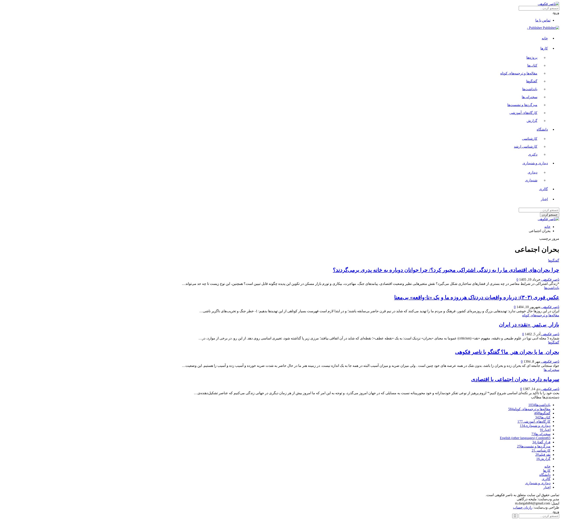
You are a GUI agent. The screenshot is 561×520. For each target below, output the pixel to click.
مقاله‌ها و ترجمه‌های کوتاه (518, 73)
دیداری (532, 172)
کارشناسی (529, 138)
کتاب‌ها (532, 65)
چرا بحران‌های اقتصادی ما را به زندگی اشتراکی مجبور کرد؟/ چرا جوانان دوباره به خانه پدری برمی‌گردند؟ (446, 270)
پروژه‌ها (531, 57)
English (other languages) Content (525, 438)
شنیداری (531, 180)
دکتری (532, 154)
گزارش (532, 120)
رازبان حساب (523, 507)
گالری (543, 189)
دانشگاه (542, 129)
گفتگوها (531, 81)
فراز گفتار (541, 442)
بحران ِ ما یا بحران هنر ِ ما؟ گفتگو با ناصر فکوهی (507, 352)
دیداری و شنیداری (535, 163)
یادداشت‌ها (529, 89)
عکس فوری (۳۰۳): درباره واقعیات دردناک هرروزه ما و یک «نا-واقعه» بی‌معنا (476, 297)
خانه (545, 38)
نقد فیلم (542, 454)
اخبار (544, 199)
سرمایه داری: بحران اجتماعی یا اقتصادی (515, 379)
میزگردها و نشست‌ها (522, 105)
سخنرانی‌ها (529, 97)
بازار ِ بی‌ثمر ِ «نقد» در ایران (529, 324)
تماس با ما (542, 20)
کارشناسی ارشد (525, 146)
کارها (544, 48)
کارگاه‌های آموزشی (523, 113)
